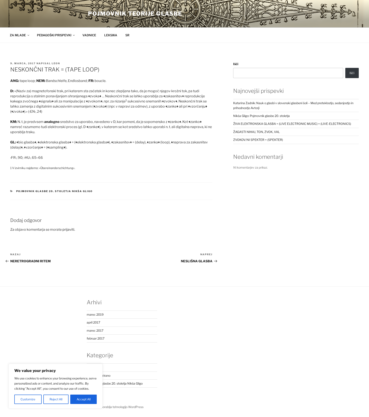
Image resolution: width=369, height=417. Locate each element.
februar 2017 (95, 338)
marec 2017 (95, 330)
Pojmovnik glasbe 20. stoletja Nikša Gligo (54, 191)
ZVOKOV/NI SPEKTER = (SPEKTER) (258, 139)
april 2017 (93, 322)
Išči (235, 64)
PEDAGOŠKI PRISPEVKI (54, 35)
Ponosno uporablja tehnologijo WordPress (115, 407)
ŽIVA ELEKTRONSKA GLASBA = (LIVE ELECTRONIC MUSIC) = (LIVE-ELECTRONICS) (292, 123)
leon (56, 63)
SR (127, 35)
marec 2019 (95, 314)
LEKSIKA (110, 35)
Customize (27, 399)
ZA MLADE (18, 35)
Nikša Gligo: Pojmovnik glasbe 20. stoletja (261, 116)
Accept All (84, 399)
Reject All (56, 399)
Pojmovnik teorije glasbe (135, 13)
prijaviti (68, 229)
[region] (55, 386)
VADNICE (89, 35)
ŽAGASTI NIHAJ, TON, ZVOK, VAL (256, 132)
